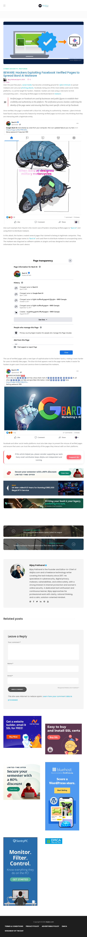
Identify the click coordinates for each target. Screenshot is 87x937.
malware (57, 94)
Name (10, 664)
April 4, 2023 (21, 79)
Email (10, 676)
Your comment (14, 642)
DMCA (64, 926)
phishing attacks (27, 88)
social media (27, 85)
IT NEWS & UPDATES (31, 530)
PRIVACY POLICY (32, 926)
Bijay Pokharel (12, 79)
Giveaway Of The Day (14, 931)
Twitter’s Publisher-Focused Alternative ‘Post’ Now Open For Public (38, 545)
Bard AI (73, 228)
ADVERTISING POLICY (50, 926)
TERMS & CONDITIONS (14, 926)
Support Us (74, 457)
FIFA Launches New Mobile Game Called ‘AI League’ (42, 532)
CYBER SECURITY (10, 69)
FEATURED (23, 69)
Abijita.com (50, 922)
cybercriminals (64, 85)
